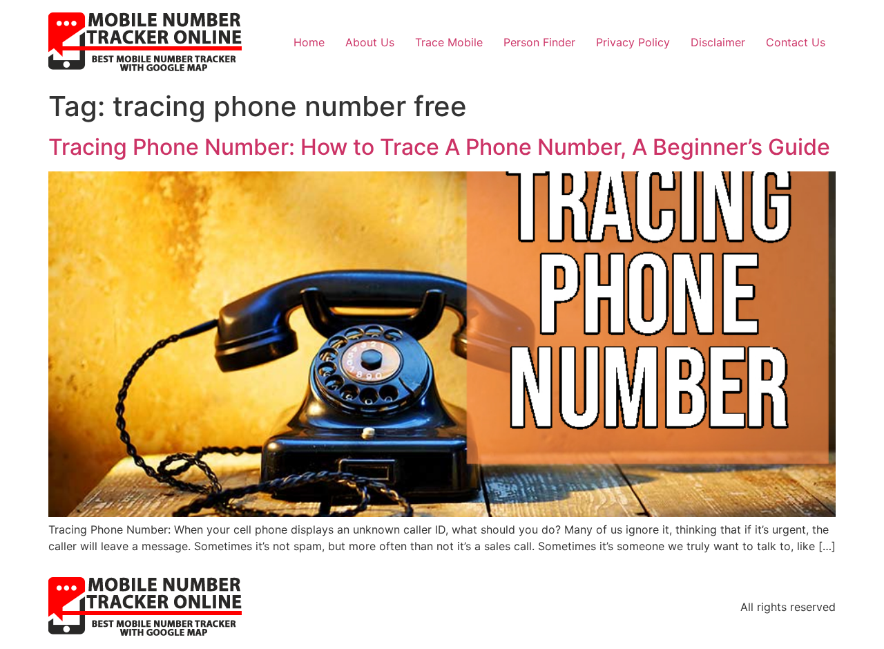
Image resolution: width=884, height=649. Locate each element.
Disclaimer (718, 42)
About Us (369, 42)
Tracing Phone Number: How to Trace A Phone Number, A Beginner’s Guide (439, 146)
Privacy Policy (633, 42)
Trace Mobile (449, 42)
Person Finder (539, 42)
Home (309, 42)
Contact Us (795, 42)
